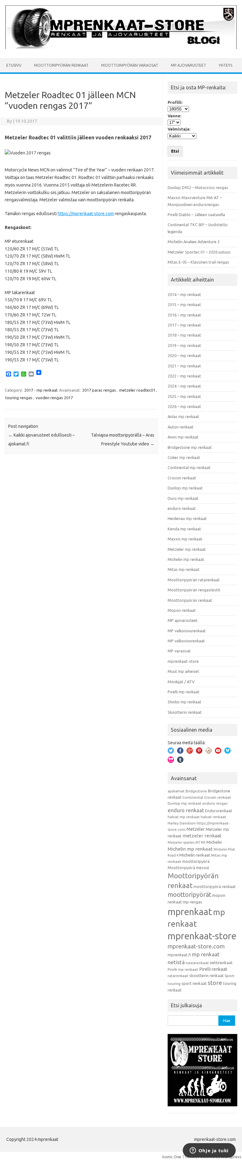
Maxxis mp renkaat (185, 539)
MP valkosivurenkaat (186, 641)
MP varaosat (179, 651)
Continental (192, 797)
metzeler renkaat (202, 835)
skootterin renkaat (206, 975)
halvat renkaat (213, 817)
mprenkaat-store (183, 661)
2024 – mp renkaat (184, 386)
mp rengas (192, 902)
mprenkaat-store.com (196, 946)
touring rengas (18, 397)
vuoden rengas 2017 (54, 397)
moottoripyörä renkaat (214, 886)
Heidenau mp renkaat (187, 518)
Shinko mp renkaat (184, 702)
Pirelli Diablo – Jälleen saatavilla (196, 214)
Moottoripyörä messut (188, 867)
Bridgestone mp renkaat (190, 447)
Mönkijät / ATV (181, 681)
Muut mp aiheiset (183, 671)
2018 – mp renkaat (184, 335)
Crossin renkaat (182, 478)
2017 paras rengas (99, 390)
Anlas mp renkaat (183, 416)
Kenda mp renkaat (184, 529)
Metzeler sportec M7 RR (186, 842)
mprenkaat (190, 912)
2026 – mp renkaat (184, 406)
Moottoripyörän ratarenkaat (194, 580)
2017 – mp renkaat (184, 325)
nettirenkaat (221, 962)
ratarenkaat (178, 976)
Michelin (214, 842)
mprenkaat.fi (179, 955)
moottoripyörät (189, 894)
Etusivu (13, 65)
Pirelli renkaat (213, 969)
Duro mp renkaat (183, 498)
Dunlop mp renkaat (185, 488)
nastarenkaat (197, 963)
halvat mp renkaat (184, 817)
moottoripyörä (196, 861)
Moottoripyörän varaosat (129, 65)
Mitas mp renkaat (183, 569)
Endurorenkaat (218, 810)
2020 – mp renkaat (184, 355)
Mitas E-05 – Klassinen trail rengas (198, 262)
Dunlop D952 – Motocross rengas (198, 187)
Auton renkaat (180, 427)
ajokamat (176, 791)
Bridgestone (196, 791)
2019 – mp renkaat (184, 345)
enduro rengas (215, 803)
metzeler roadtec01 (137, 390)
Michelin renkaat (194, 855)
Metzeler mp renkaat (187, 549)
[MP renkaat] (121, 47)
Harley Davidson (182, 823)
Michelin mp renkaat (186, 559)
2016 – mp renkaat (184, 315)
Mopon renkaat (182, 610)
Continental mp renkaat (189, 467)
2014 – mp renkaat (184, 294)
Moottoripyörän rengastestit (194, 590)
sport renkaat (194, 983)
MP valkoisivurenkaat (187, 630)
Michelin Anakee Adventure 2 (194, 241)
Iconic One (171, 1156)
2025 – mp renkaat (184, 396)
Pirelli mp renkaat (183, 692)
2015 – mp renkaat (184, 304)
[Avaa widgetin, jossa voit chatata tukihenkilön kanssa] (209, 1151)
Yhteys (225, 65)
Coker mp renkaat (184, 457)
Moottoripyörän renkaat (61, 65)
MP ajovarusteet (188, 65)
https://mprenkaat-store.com (86, 213)
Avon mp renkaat (183, 437)
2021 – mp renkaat (184, 366)
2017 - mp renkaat (41, 390)
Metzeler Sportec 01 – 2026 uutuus (199, 252)
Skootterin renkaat (185, 712)
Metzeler (196, 829)
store (215, 982)
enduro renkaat (182, 508)
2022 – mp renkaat (184, 376)
